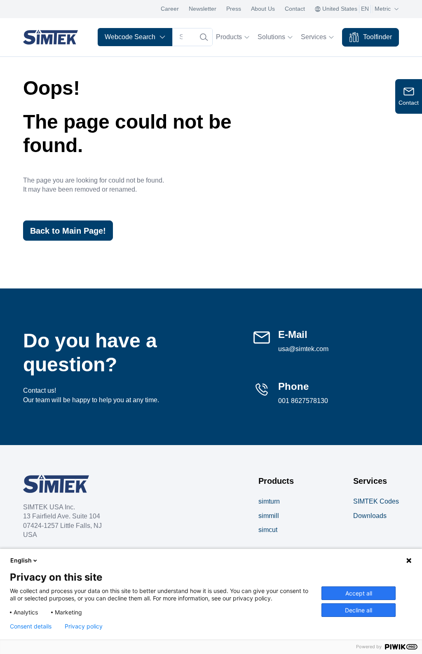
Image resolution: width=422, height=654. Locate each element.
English (21, 560)
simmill (268, 515)
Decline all (358, 610)
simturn (269, 501)
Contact (295, 8)
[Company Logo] (56, 483)
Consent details (31, 626)
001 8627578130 (303, 400)
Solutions (271, 36)
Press (233, 8)
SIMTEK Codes (376, 501)
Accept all (358, 593)
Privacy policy (84, 626)
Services (313, 36)
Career (170, 8)
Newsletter (202, 8)
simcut (267, 529)
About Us (263, 8)
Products (229, 36)
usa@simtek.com (303, 348)
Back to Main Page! (68, 230)
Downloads (370, 515)
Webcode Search (130, 36)
